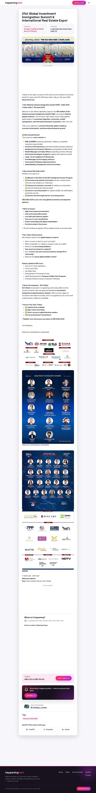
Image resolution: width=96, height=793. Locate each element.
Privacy (88, 775)
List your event (79, 3)
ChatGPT (32, 729)
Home (61, 772)
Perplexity (49, 729)
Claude (67, 729)
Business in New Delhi (30, 718)
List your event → (83, 788)
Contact (88, 772)
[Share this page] (89, 3)
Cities (68, 772)
